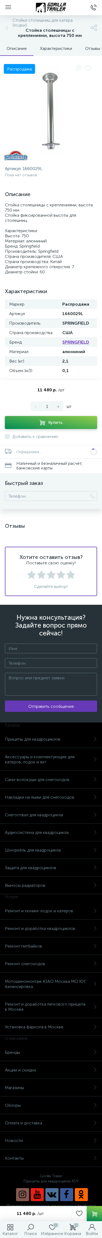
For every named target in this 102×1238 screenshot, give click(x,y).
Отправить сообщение (51, 706)
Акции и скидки (20, 1070)
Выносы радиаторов (25, 885)
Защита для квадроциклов (30, 867)
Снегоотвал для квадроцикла (34, 814)
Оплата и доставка (23, 1122)
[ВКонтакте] (51, 1194)
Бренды (12, 1052)
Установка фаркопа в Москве (34, 1026)
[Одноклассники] (81, 1194)
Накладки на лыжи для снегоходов (39, 797)
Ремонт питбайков (23, 946)
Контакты (14, 1158)
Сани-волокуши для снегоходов (37, 779)
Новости (14, 1140)
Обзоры (13, 1105)
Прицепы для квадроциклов (32, 739)
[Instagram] (22, 1194)
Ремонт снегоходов (25, 963)
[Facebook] (66, 1194)
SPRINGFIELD (75, 342)
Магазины (14, 1087)
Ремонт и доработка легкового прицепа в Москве (45, 1007)
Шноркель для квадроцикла (33, 850)
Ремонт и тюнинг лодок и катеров (39, 910)
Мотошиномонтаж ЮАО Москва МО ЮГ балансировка (45, 984)
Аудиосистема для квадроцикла (37, 832)
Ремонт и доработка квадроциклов (40, 928)
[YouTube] (37, 1194)
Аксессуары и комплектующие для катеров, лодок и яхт (40, 759)
